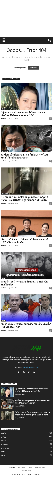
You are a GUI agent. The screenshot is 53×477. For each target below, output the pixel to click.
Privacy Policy (26, 470)
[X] (29, 372)
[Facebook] (19, 372)
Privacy (30, 467)
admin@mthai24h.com (31, 367)
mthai (3, 118)
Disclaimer (21, 467)
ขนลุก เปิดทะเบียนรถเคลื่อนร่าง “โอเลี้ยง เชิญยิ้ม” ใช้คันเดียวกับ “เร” (26, 325)
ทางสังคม (4, 444)
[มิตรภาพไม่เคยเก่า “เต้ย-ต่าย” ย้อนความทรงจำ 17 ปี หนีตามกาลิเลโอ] (26, 223)
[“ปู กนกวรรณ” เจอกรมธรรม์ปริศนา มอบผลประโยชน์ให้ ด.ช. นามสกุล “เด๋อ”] (26, 96)
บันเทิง (3, 109)
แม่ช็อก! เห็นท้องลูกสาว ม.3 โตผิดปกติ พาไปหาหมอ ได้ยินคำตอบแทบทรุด (25, 156)
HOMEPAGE (33, 68)
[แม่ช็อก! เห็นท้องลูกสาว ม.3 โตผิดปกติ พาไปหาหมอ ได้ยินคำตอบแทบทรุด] (26, 138)
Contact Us (11, 467)
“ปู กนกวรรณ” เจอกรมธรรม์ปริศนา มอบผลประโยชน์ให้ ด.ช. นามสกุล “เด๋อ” (23, 114)
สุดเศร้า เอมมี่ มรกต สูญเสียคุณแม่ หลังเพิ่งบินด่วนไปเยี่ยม (24, 283)
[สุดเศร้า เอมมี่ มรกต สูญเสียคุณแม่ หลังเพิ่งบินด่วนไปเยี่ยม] (26, 265)
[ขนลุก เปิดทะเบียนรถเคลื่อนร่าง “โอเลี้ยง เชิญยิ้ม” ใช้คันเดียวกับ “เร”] (26, 307)
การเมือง (4, 452)
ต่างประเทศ (5, 151)
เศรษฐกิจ (4, 455)
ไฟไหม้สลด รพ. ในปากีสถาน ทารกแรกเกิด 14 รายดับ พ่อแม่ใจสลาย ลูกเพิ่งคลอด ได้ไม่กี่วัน (24, 198)
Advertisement (40, 467)
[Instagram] (24, 372)
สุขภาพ (3, 441)
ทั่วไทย (3, 437)
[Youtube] (34, 372)
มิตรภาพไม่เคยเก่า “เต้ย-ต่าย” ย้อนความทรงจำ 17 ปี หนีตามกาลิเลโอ (25, 241)
